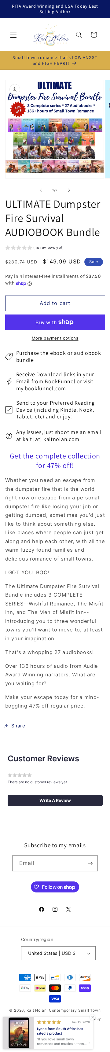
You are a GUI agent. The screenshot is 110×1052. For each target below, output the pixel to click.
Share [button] (18, 726)
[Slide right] (69, 190)
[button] (13, 34)
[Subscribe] (90, 863)
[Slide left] (41, 190)
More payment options (55, 338)
